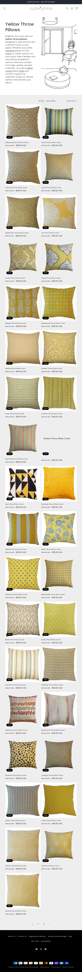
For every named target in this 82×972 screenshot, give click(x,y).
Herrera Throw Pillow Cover (15, 866)
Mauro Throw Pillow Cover (51, 549)
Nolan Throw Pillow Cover (50, 640)
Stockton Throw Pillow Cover (16, 775)
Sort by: (41, 101)
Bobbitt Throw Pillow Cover (15, 369)
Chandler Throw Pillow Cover (52, 685)
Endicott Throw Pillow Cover (15, 911)
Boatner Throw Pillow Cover (51, 369)
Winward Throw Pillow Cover (16, 549)
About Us (11, 936)
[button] (4, 8)
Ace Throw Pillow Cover (50, 233)
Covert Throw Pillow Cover (15, 278)
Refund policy (44, 967)
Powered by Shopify (31, 967)
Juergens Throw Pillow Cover (52, 775)
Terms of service (68, 967)
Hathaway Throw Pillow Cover (16, 730)
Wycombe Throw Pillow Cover (16, 459)
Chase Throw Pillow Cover (51, 821)
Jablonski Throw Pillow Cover (16, 188)
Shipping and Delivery (37, 936)
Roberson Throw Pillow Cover (16, 594)
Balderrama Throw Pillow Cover (53, 323)
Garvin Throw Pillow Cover (51, 143)
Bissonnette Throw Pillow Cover (53, 594)
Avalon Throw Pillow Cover (57, 438)
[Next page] (49, 924)
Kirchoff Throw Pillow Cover (15, 685)
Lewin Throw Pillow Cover (14, 414)
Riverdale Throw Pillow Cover (52, 504)
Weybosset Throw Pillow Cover (17, 143)
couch (8, 53)
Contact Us (21, 936)
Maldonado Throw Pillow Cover (17, 233)
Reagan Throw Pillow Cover (15, 323)
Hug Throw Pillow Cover (50, 866)
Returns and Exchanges (57, 936)
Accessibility (46, 941)
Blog (70, 936)
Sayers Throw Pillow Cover (15, 821)
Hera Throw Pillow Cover (14, 504)
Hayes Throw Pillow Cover (51, 278)
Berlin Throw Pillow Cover (14, 640)
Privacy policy (55, 967)
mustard (10, 50)
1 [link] (32, 923)
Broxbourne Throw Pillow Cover (53, 730)
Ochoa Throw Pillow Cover (51, 188)
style (22, 71)
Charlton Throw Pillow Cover (52, 414)
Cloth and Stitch (19, 967)
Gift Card (35, 941)
